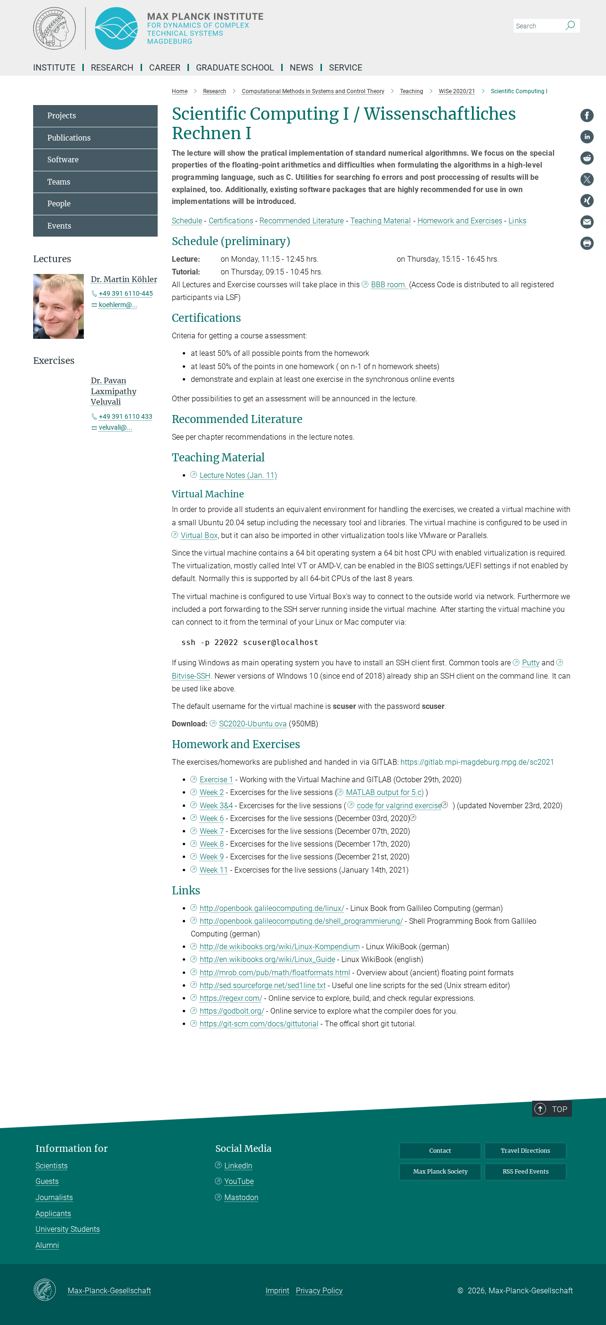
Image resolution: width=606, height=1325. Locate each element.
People (59, 203)
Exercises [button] (54, 360)
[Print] (587, 243)
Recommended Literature (301, 220)
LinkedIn (238, 1165)
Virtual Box (199, 535)
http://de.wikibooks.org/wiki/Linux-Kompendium (280, 946)
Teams (59, 181)
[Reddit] (587, 158)
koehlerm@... (118, 305)
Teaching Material (380, 220)
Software (63, 159)
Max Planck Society (440, 1171)
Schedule (187, 220)
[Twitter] (587, 179)
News (301, 67)
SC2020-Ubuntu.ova (253, 723)
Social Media (243, 1148)
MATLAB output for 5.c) (385, 792)
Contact (440, 1150)
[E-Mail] (587, 222)
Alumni (47, 1245)
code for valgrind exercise (399, 805)
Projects (61, 115)
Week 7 (212, 831)
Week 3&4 (216, 805)
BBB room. (390, 284)
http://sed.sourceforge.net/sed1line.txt (263, 985)
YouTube (239, 1181)
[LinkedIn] (587, 137)
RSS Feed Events (526, 1171)
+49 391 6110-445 (126, 293)
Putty (531, 662)
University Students (68, 1229)
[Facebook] (587, 115)
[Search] (570, 26)
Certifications (231, 220)
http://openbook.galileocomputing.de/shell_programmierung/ (301, 921)
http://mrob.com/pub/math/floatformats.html (275, 972)
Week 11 (214, 870)
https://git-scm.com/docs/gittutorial (259, 1023)
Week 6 (212, 818)
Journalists (54, 1197)
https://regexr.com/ (231, 998)
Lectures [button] (52, 259)
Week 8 (212, 843)
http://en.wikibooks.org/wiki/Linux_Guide (267, 959)
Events (59, 225)
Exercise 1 (216, 779)
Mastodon (241, 1197)
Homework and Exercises (460, 220)
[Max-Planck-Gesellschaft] (50, 1290)
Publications (69, 137)
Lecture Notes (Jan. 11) (238, 475)
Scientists (52, 1165)
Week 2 (212, 792)
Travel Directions (525, 1150)
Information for (72, 1148)
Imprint (277, 1290)
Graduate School (235, 67)
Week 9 (212, 856)
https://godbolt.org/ (232, 1011)
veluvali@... (116, 427)
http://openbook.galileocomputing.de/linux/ (272, 908)
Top (559, 1109)
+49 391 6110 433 (125, 416)
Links (517, 220)
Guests (47, 1181)
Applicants (53, 1213)
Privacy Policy (319, 1290)
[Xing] (587, 201)
